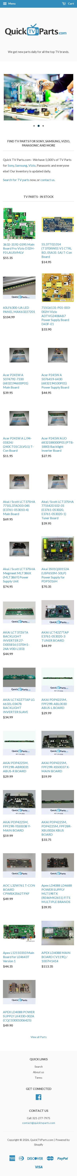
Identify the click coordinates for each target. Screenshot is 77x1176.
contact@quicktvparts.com (38, 1122)
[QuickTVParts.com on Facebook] (38, 1096)
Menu (12, 3)
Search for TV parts (16, 180)
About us (38, 1072)
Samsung (21, 165)
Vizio (32, 165)
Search (39, 1066)
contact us (47, 180)
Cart (70, 3)
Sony (11, 165)
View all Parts (39, 1037)
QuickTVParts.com (41, 1139)
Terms (38, 1077)
